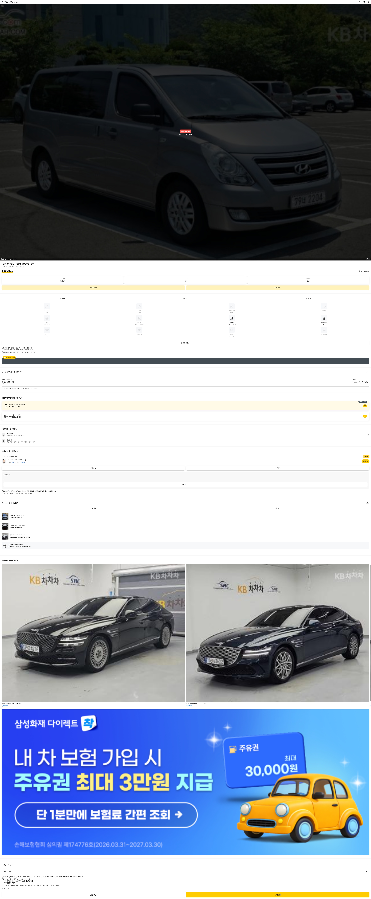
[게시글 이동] (185, 516)
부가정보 (308, 299)
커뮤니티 (93, 508)
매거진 (277, 508)
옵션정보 (63, 299)
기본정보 (185, 299)
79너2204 (11, 2)
